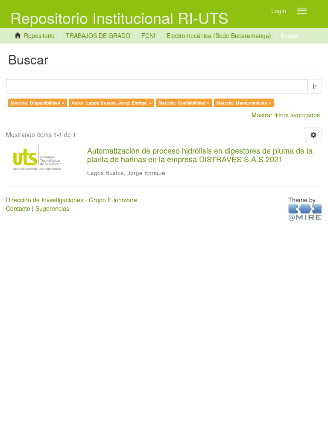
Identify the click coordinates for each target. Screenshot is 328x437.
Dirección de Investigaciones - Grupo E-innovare (71, 199)
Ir (314, 86)
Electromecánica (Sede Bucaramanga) (219, 35)
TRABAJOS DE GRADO (98, 35)
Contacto (18, 208)
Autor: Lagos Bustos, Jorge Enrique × (111, 102)
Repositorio (39, 35)
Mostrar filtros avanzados (286, 115)
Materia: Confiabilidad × (183, 102)
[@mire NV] (305, 211)
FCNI (148, 35)
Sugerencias (52, 208)
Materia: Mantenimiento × (244, 102)
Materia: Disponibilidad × (37, 102)
